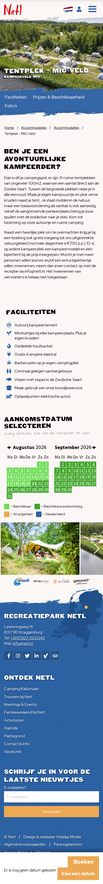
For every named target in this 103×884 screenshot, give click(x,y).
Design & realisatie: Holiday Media (52, 836)
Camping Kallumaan (21, 688)
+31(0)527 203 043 (27, 638)
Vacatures (13, 751)
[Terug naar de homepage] (13, 9)
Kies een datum (78, 873)
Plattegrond (14, 736)
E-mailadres (14, 787)
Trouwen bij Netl (18, 696)
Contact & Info (17, 743)
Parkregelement (68, 844)
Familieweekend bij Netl (24, 712)
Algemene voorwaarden (25, 844)
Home (9, 127)
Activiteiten (14, 720)
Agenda (11, 728)
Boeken (84, 861)
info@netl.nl (22, 643)
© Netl (10, 836)
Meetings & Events (20, 704)
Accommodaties (33, 127)
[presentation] (9, 548)
